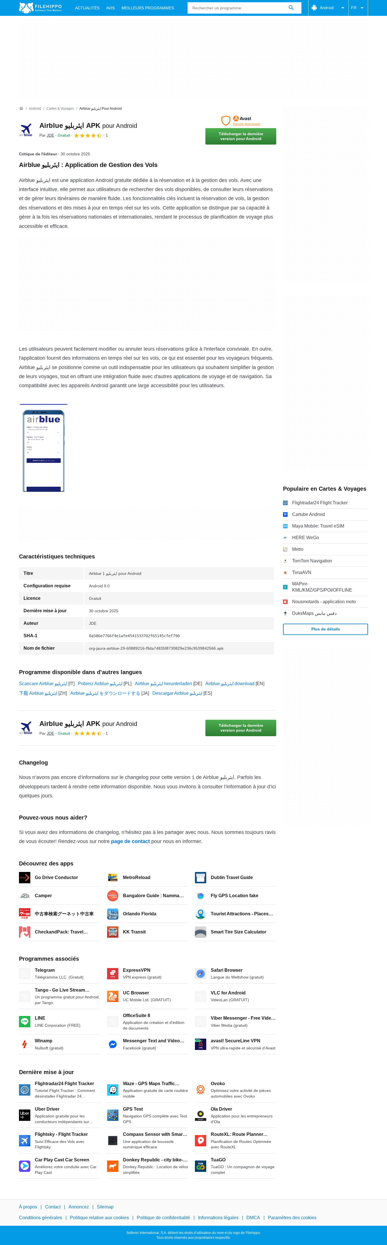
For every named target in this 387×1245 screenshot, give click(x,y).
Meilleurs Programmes (148, 8)
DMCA (253, 1217)
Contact (53, 1206)
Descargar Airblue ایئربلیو (177, 693)
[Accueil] (21, 108)
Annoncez (79, 1206)
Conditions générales (40, 1217)
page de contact (130, 841)
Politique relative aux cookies (99, 1217)
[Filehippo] (40, 8)
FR (353, 7)
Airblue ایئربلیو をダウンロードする (105, 693)
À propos (28, 1206)
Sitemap (105, 1206)
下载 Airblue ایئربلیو (38, 693)
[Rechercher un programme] (291, 8)
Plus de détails (325, 629)
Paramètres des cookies (292, 1217)
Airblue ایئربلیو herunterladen (163, 683)
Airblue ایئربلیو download (229, 683)
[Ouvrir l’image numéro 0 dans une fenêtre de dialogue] (43, 448)
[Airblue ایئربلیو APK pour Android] (26, 130)
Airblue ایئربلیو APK (88, 125)
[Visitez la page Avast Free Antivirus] (240, 121)
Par (46, 135)
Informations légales (218, 1217)
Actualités (87, 8)
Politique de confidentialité (163, 1217)
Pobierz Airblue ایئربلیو (100, 683)
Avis (110, 8)
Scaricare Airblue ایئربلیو (43, 683)
